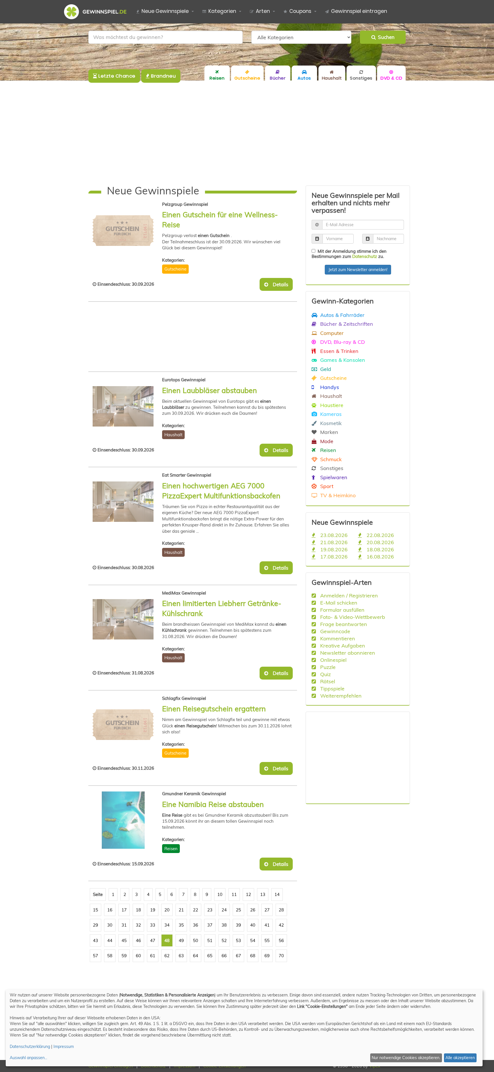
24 (224, 910)
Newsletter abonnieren (347, 652)
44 (109, 940)
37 (209, 925)
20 (167, 910)
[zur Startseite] (97, 11)
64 (195, 955)
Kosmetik (330, 423)
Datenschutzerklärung (30, 1046)
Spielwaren (333, 477)
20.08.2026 (379, 542)
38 (224, 925)
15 (95, 910)
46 (138, 940)
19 (152, 910)
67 (238, 955)
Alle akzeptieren (460, 1057)
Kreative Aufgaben (342, 645)
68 (252, 955)
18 (138, 910)
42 (281, 925)
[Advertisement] (247, 133)
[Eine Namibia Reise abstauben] (123, 820)
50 (195, 940)
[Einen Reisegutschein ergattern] (123, 724)
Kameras (330, 414)
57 (95, 955)
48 (167, 940)
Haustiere (331, 405)
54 (252, 940)
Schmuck (330, 459)
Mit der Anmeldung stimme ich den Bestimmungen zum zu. (349, 253)
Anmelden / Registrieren (348, 595)
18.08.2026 (379, 549)
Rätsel (327, 681)
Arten (263, 11)
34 (167, 925)
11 (234, 894)
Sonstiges (331, 468)
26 (252, 910)
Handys (329, 387)
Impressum (63, 1046)
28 (281, 910)
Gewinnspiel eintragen (359, 11)
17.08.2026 (333, 556)
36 (195, 925)
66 (224, 955)
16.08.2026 (379, 556)
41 (267, 925)
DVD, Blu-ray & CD (342, 342)
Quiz (325, 674)
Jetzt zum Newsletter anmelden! (357, 269)
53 (238, 940)
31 (124, 925)
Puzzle (327, 667)
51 (209, 940)
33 (152, 925)
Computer (331, 333)
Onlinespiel (332, 660)
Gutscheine (175, 269)
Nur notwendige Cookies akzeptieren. (406, 1057)
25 (238, 910)
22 (195, 910)
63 (181, 955)
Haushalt (173, 434)
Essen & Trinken (338, 351)
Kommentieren (337, 638)
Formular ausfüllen (341, 610)
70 (281, 955)
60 (138, 955)
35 (181, 925)
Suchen (385, 37)
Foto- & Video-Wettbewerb (352, 617)
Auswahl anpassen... (28, 1057)
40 (252, 925)
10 (219, 894)
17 (124, 910)
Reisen (171, 848)
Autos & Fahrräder (341, 315)
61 (152, 955)
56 (281, 940)
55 (267, 940)
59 (124, 955)
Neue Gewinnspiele (165, 11)
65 (209, 955)
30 (109, 925)
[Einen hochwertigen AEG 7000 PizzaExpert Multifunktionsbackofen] (123, 501)
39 (238, 925)
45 (124, 940)
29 (95, 925)
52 (224, 940)
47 (152, 940)
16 (109, 910)
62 (167, 955)
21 (181, 910)
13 (262, 894)
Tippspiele (331, 688)
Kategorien (222, 11)
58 (109, 955)
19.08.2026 (333, 549)
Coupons (300, 11)
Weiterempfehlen (340, 695)
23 (209, 910)
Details (278, 284)
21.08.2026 (333, 542)
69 (267, 955)
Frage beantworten (343, 624)
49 (181, 940)
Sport (326, 486)
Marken (328, 432)
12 (248, 894)
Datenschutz (364, 256)
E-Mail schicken (338, 602)
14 (277, 894)
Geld (325, 369)
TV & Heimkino (337, 495)
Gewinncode (334, 631)
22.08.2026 (379, 535)
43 (95, 940)
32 (138, 925)
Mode (326, 441)
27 (267, 910)
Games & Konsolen (342, 360)
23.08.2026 (333, 535)
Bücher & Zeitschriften (346, 324)
